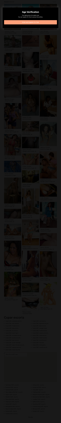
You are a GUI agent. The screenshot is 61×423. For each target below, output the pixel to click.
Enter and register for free (30, 22)
